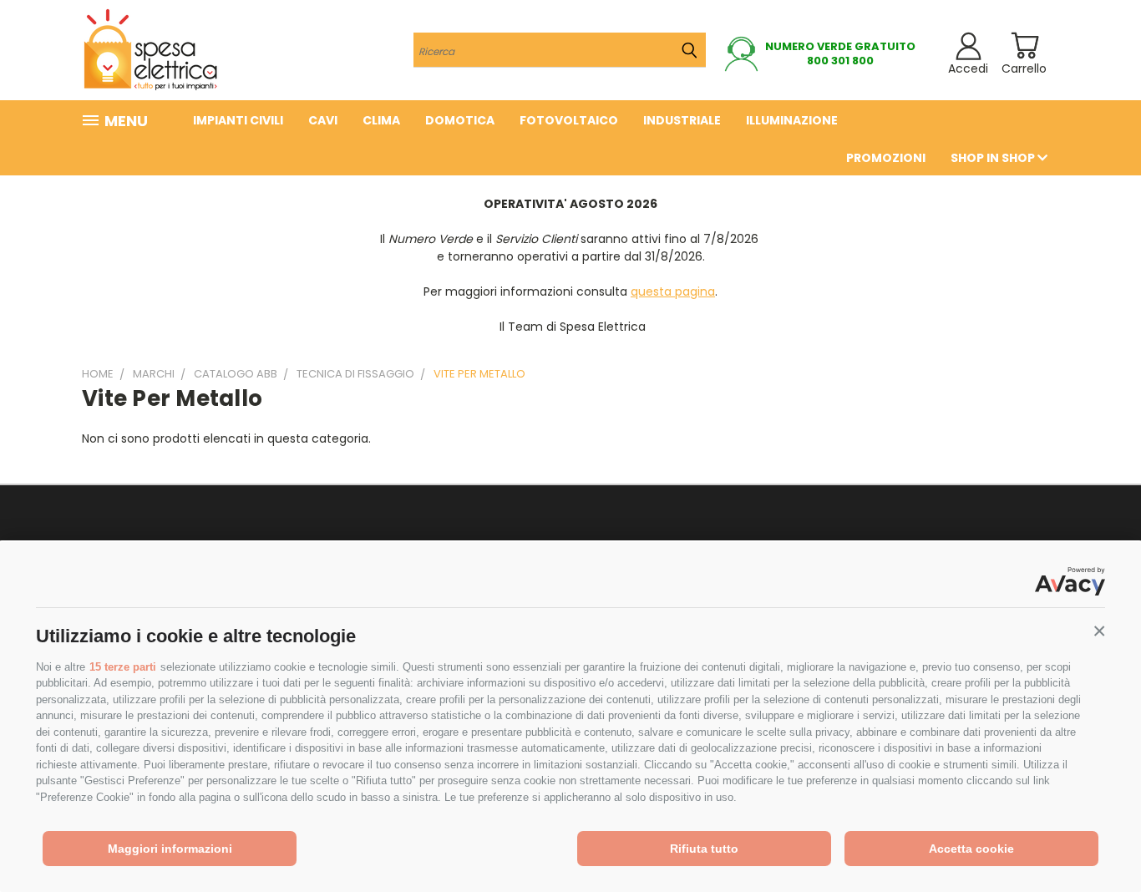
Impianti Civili (238, 120)
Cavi (322, 120)
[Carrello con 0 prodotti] (1024, 45)
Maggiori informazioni (170, 848)
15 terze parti (122, 667)
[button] (1099, 631)
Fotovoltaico (569, 120)
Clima (381, 120)
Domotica (459, 120)
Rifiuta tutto (704, 848)
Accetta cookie (971, 848)
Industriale (682, 120)
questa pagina (673, 291)
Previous (1097, 839)
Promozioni (885, 158)
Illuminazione (792, 120)
